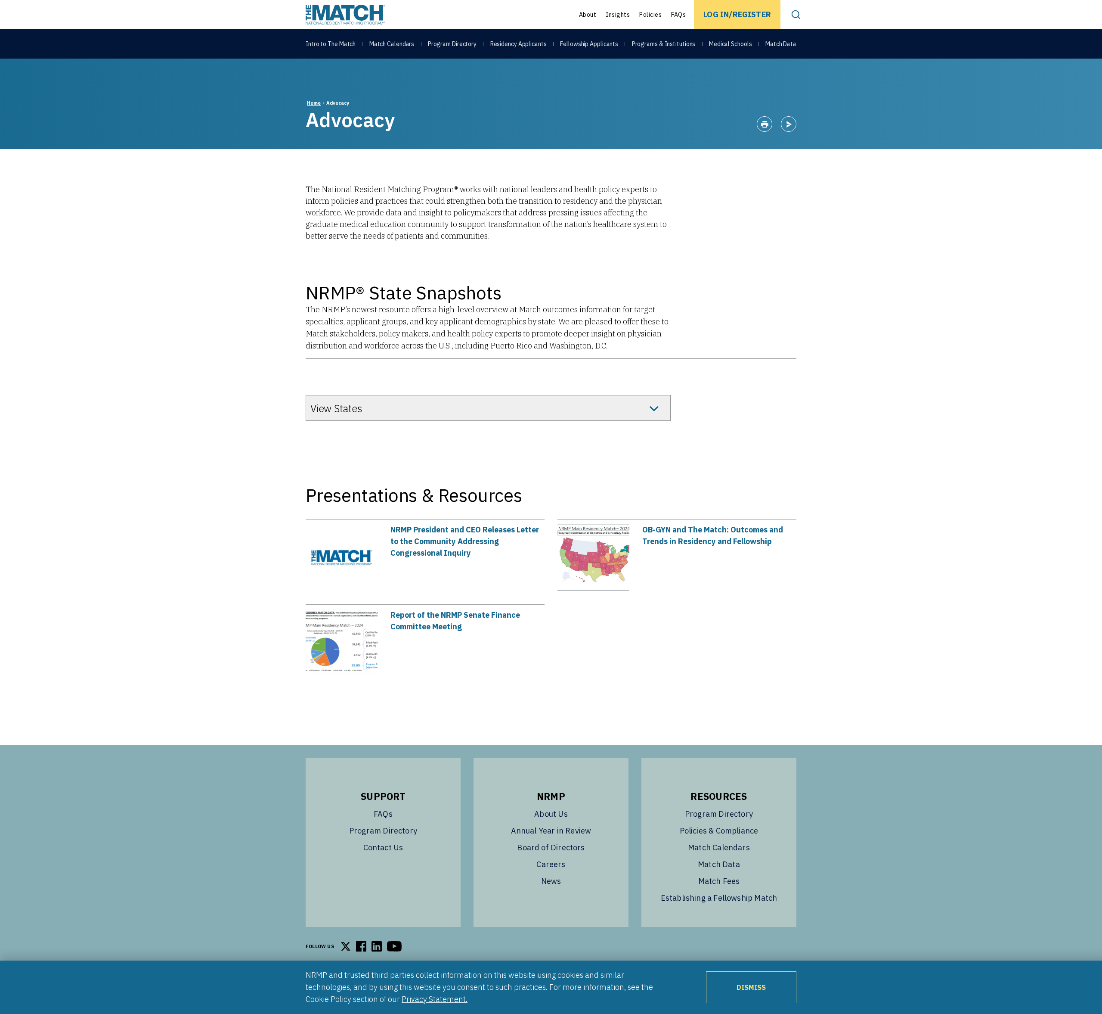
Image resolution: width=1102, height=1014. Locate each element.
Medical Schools (730, 44)
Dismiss (751, 987)
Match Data (780, 44)
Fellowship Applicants (589, 44)
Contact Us (383, 847)
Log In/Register (737, 14)
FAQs (678, 15)
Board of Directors (551, 847)
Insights (618, 15)
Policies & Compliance (719, 831)
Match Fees (719, 881)
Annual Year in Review (551, 831)
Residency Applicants (518, 44)
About (588, 15)
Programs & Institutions (664, 44)
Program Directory (452, 44)
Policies (650, 15)
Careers (550, 864)
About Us (550, 814)
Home (314, 103)
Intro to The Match (331, 44)
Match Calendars (392, 44)
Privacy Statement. (434, 999)
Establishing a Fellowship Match (719, 898)
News (551, 881)
